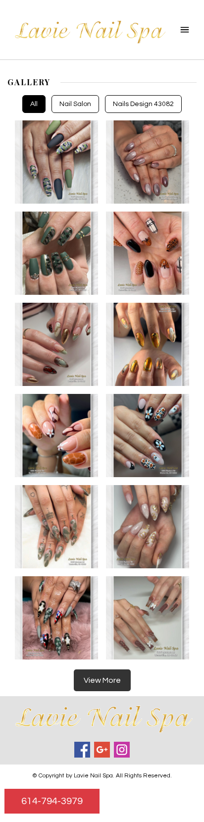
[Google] (102, 750)
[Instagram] (122, 750)
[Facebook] (82, 750)
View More (102, 680)
